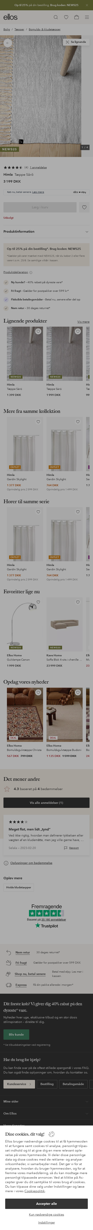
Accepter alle (46, 1204)
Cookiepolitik (34, 1191)
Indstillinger (46, 1222)
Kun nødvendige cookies (46, 1214)
